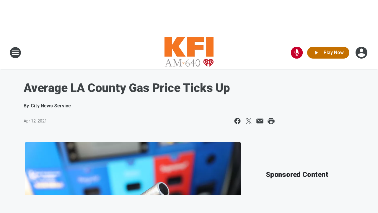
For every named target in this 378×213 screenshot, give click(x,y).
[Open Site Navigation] (15, 53)
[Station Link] (189, 52)
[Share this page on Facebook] (237, 121)
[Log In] (362, 53)
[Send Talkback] (297, 53)
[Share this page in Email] (260, 121)
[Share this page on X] (249, 121)
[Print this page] (271, 121)
